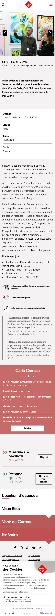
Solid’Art (6, 165)
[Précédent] (5, 33)
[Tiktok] (27, 548)
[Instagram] (21, 548)
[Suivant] (50, 33)
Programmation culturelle (12, 555)
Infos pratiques (34, 559)
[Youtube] (34, 548)
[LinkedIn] (40, 548)
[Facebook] (15, 548)
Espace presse (34, 555)
